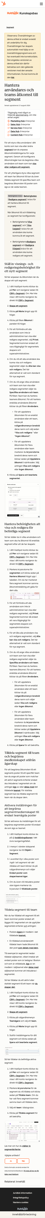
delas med (29, 787)
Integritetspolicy (21, 1198)
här (12, 77)
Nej (23, 1161)
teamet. (22, 935)
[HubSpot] (4, 4)
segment (8, 150)
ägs (14, 787)
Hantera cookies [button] (20, 1202)
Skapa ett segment (18, 306)
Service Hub (16, 128)
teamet (17, 790)
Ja (11, 1161)
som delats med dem (28, 948)
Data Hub (15, 131)
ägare (20, 932)
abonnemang (22, 115)
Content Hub (17, 135)
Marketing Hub (18, 121)
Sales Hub (15, 124)
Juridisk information (22, 1193)
